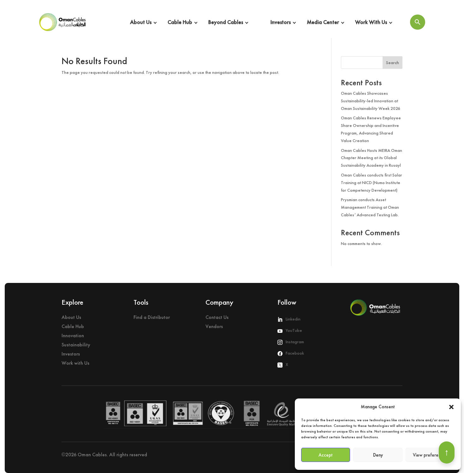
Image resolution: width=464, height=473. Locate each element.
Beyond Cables (225, 22)
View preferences (430, 455)
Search (392, 62)
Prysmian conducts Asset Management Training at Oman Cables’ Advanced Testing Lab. (370, 207)
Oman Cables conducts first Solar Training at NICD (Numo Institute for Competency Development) (371, 182)
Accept (325, 455)
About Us (141, 22)
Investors (281, 22)
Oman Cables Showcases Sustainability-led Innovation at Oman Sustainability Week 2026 (370, 100)
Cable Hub (180, 22)
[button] (451, 407)
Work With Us (371, 22)
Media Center (323, 22)
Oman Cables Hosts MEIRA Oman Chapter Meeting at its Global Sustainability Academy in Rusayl (371, 157)
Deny (378, 455)
